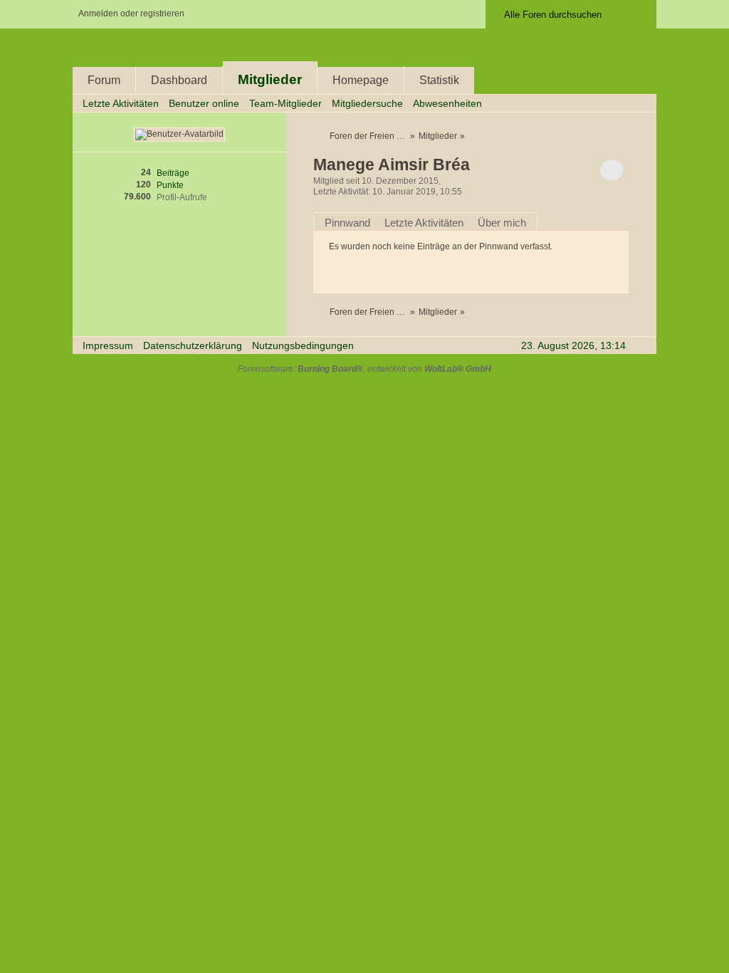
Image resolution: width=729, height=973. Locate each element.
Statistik (439, 79)
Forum (104, 79)
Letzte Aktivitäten (423, 223)
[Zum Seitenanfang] (641, 345)
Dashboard (179, 79)
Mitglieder (270, 79)
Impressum (108, 345)
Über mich (502, 223)
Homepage (360, 79)
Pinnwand (347, 223)
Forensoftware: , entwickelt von (364, 369)
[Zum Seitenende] (641, 103)
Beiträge (173, 173)
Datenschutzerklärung (192, 345)
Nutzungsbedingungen (303, 345)
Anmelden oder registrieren (131, 13)
